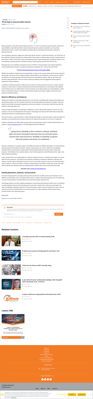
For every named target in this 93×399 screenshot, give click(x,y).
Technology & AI (28, 222)
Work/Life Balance (38, 222)
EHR (22, 222)
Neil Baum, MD (27, 239)
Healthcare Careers (32, 6)
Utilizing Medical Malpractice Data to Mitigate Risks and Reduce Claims (67, 6)
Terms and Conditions (46, 358)
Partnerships (50, 6)
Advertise (46, 349)
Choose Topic (16, 6)
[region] (46, 394)
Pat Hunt (3, 198)
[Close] (90, 394)
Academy (58, 2)
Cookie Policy (14, 397)
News (48, 388)
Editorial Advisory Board (46, 354)
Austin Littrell (27, 284)
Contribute (46, 351)
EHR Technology (16, 222)
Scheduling (8, 222)
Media (51, 2)
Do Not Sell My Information (46, 359)
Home (37, 388)
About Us (46, 348)
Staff (3, 222)
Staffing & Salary (47, 222)
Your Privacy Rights (46, 361)
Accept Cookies (81, 394)
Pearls (62, 2)
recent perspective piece (14, 124)
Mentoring (45, 6)
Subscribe (58, 214)
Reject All (72, 394)
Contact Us (46, 353)
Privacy (46, 356)
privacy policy (29, 217)
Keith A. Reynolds (28, 253)
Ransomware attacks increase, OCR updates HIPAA (36, 70)
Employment (39, 6)
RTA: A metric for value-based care (36, 168)
